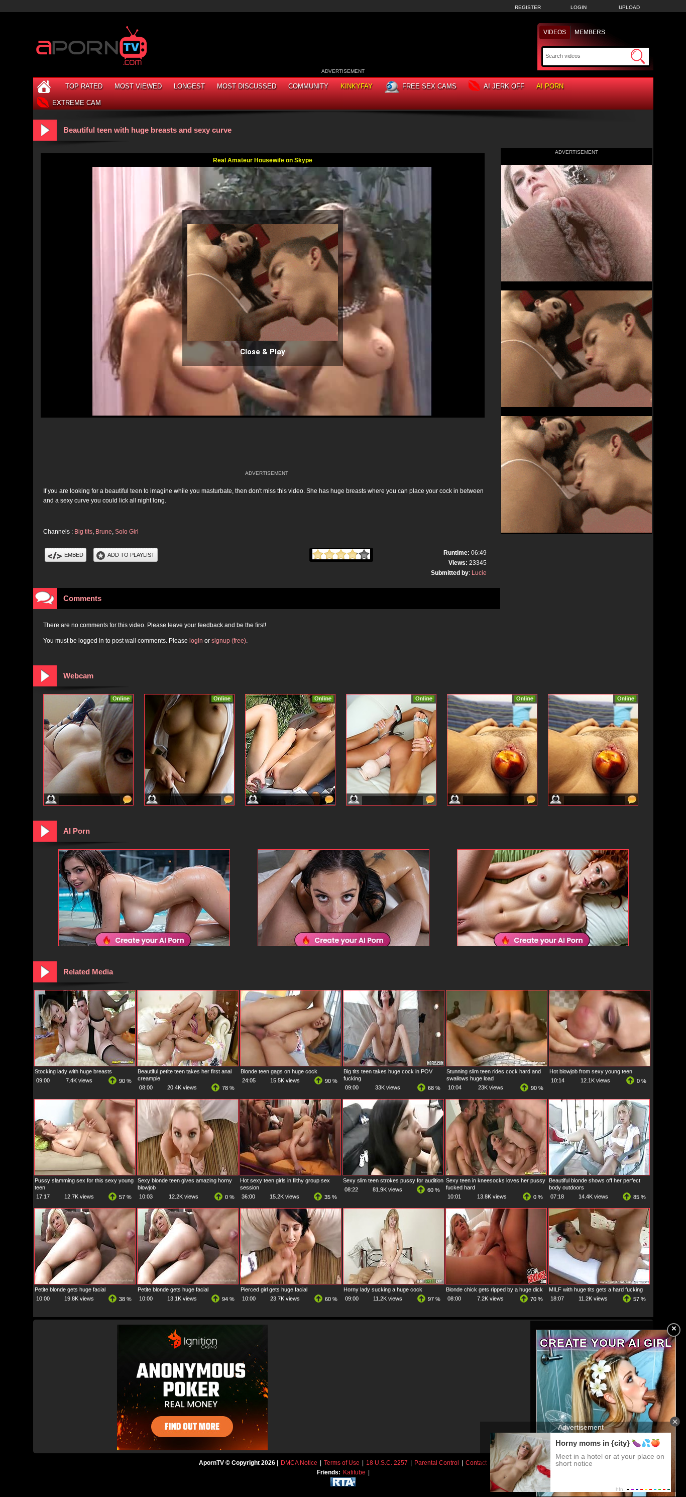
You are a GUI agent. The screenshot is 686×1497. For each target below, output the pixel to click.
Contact (476, 1462)
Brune (103, 531)
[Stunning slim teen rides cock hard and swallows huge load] (496, 1063)
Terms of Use (342, 1462)
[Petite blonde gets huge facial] (85, 1281)
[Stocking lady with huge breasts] (85, 1063)
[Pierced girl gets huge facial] (291, 1281)
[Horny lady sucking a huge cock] (394, 1281)
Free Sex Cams (429, 86)
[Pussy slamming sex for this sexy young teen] (85, 1172)
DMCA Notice (299, 1462)
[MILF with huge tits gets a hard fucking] (599, 1281)
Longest (189, 86)
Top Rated (83, 86)
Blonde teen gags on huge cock (279, 1071)
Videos (554, 32)
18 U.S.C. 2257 (387, 1462)
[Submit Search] (638, 56)
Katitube (354, 1472)
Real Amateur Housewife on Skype (262, 160)
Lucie (479, 572)
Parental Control (436, 1462)
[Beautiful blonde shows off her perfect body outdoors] (599, 1172)
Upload (629, 7)
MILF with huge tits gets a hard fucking (596, 1289)
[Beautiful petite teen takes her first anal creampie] (188, 1063)
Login (578, 7)
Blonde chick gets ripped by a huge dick (494, 1289)
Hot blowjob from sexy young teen (590, 1071)
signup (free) (228, 640)
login (196, 640)
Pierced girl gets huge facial (274, 1289)
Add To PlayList (131, 555)
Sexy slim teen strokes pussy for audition (393, 1180)
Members (590, 32)
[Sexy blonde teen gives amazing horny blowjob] (188, 1172)
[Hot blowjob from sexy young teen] (599, 1063)
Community (308, 86)
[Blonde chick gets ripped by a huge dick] (496, 1281)
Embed (73, 555)
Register (528, 7)
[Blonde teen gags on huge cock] (291, 1063)
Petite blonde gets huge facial (70, 1289)
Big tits (83, 531)
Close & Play (262, 351)
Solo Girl (127, 531)
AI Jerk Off (504, 86)
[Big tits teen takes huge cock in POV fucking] (394, 1063)
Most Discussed (246, 86)
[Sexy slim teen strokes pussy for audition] (393, 1172)
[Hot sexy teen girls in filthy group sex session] (290, 1172)
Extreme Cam (76, 103)
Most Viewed (138, 86)
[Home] (45, 86)
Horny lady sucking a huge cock (383, 1289)
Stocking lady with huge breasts (73, 1071)
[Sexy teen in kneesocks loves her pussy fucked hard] (496, 1172)
